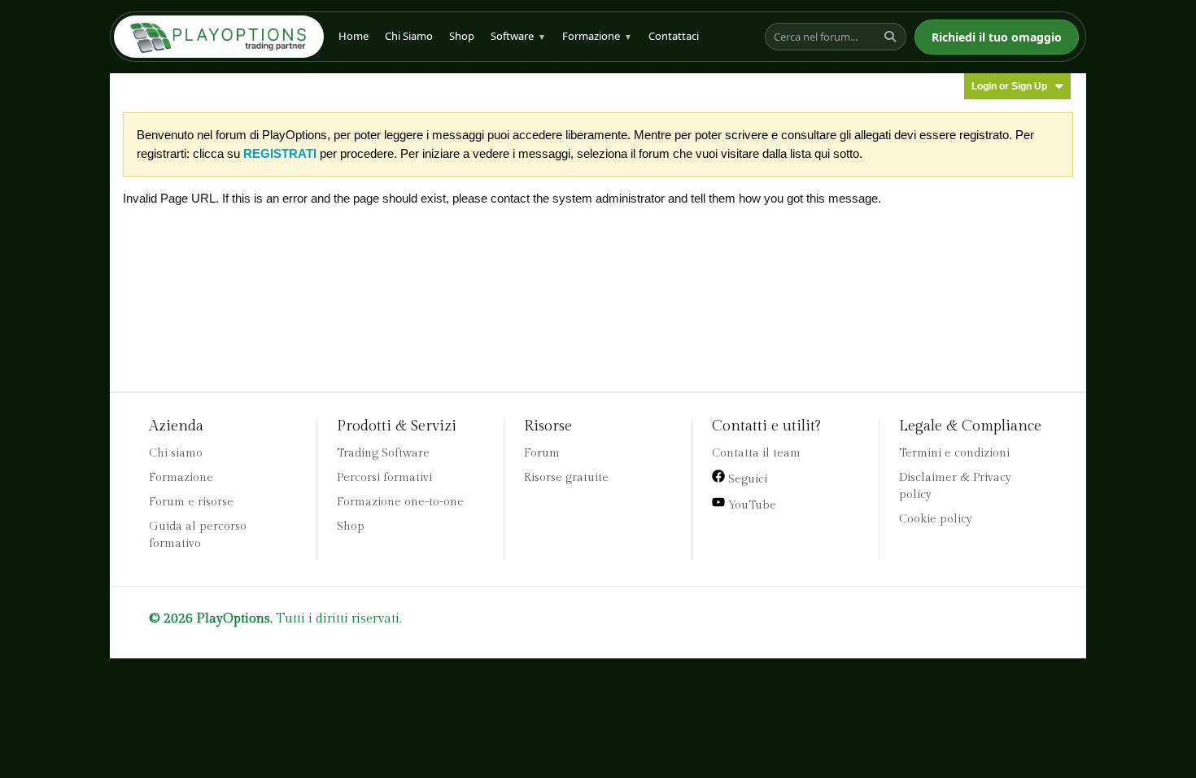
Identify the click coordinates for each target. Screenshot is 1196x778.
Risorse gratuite (566, 477)
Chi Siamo (409, 35)
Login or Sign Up (1009, 86)
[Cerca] (893, 36)
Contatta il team (756, 453)
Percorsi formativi (384, 477)
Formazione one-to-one (400, 502)
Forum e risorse (191, 502)
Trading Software (383, 453)
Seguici (746, 479)
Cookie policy (935, 519)
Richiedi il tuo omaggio (997, 37)
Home (353, 35)
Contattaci (673, 35)
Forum (542, 453)
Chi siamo (176, 453)
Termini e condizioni (954, 453)
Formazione (597, 35)
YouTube (750, 505)
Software (518, 35)
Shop (461, 35)
